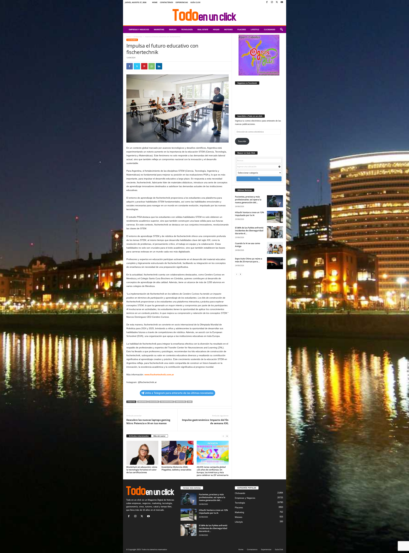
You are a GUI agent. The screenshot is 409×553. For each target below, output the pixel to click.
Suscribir (242, 141)
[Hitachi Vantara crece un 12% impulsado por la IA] (275, 217)
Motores (228, 29)
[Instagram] (272, 2)
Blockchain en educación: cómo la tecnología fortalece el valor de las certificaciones (141, 470)
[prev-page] (223, 436)
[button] (281, 29)
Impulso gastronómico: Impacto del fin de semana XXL (205, 421)
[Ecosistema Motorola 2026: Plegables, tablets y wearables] (177, 453)
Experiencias (182, 2)
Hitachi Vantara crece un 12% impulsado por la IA (249, 214)
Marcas (172, 29)
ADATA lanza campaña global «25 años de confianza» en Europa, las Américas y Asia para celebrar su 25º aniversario (212, 471)
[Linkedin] (159, 66)
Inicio (128, 36)
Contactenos (166, 2)
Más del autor (159, 436)
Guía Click (195, 2)
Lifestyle (255, 29)
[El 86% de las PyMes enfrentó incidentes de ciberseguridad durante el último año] (275, 232)
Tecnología (187, 29)
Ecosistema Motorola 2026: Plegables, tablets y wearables (176, 468)
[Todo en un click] (204, 15)
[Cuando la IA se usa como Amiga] (275, 248)
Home (154, 2)
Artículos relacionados (139, 436)
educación (153, 402)
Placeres (241, 29)
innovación (180, 402)
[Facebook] (267, 2)
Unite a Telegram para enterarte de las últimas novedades (179, 392)
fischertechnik (167, 402)
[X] (277, 2)
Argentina (142, 402)
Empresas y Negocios (139, 29)
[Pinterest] (144, 66)
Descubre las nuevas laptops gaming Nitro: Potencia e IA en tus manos (148, 421)
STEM (189, 402)
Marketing (159, 29)
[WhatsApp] (151, 66)
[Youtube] (282, 2)
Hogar (216, 29)
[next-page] (227, 436)
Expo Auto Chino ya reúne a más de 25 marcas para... (248, 260)
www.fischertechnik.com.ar (159, 374)
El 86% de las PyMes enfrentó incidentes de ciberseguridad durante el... (249, 230)
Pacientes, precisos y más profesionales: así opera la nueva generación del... (248, 199)
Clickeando (269, 29)
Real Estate (202, 29)
